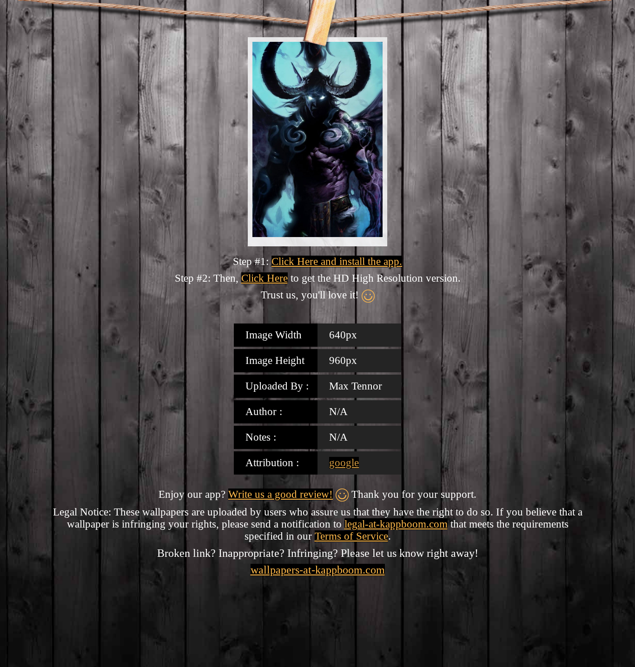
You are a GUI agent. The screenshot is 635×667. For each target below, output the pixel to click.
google (344, 463)
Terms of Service (351, 536)
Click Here (264, 278)
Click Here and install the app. (336, 261)
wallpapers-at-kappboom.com (318, 570)
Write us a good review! (280, 494)
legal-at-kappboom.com (396, 524)
